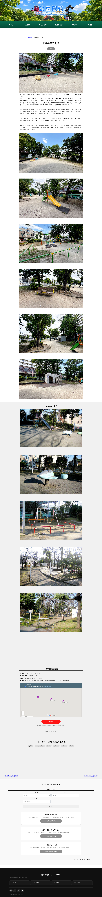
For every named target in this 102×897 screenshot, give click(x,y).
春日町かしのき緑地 (11, 776)
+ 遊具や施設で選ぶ (51, 836)
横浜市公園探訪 (76, 882)
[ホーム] (22, 890)
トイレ (48, 746)
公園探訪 (51, 48)
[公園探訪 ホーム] (51, 10)
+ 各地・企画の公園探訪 (51, 851)
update (30, 746)
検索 (51, 806)
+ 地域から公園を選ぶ (51, 821)
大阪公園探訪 (13, 882)
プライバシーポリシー (89, 890)
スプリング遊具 (40, 746)
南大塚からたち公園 (90, 776)
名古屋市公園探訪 (35, 882)
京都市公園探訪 (56, 882)
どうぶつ (56, 746)
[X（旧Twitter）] (11, 890)
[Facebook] (14, 890)
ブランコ (64, 746)
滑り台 (71, 746)
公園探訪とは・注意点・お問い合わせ (77, 890)
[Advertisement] (51, 646)
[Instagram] (18, 890)
